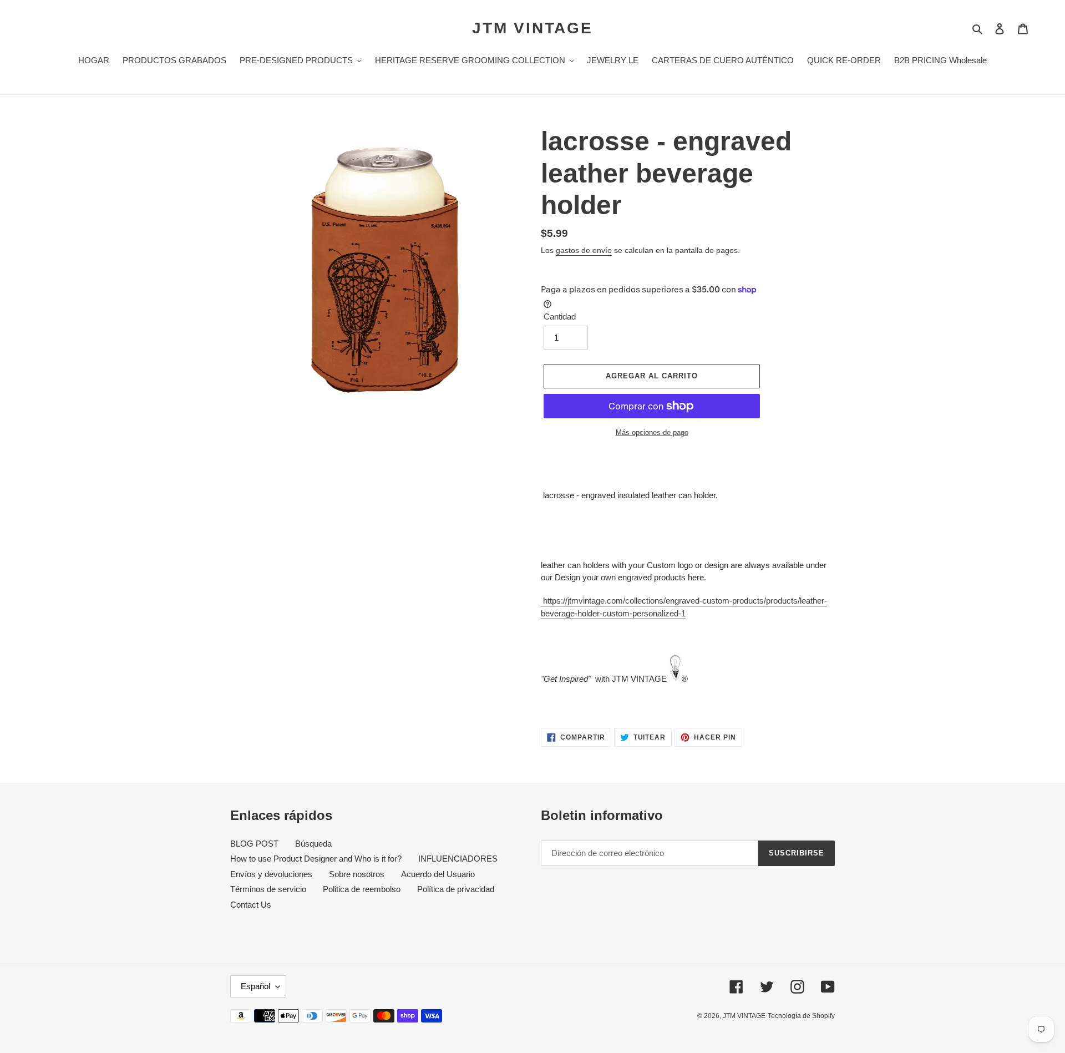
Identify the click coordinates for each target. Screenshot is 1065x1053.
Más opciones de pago (652, 432)
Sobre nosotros (356, 874)
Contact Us (250, 904)
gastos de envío (584, 250)
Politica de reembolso (361, 889)
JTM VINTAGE (532, 28)
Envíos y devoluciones (271, 874)
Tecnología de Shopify (801, 1016)
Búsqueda (313, 843)
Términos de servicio (268, 889)
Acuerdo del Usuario (438, 874)
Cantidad (560, 316)
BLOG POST (254, 843)
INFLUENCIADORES (458, 858)
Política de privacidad (455, 889)
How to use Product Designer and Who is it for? (316, 858)
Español (255, 986)
